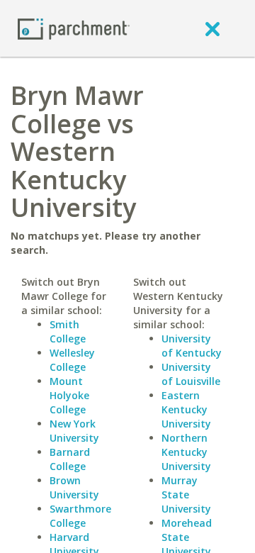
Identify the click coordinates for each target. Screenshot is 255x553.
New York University (74, 431)
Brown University (74, 487)
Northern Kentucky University (186, 452)
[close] (212, 28)
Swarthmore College (80, 516)
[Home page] (74, 28)
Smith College (68, 331)
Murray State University (186, 494)
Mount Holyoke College (69, 395)
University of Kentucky (192, 345)
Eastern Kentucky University (186, 409)
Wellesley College (72, 360)
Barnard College (70, 459)
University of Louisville (191, 374)
